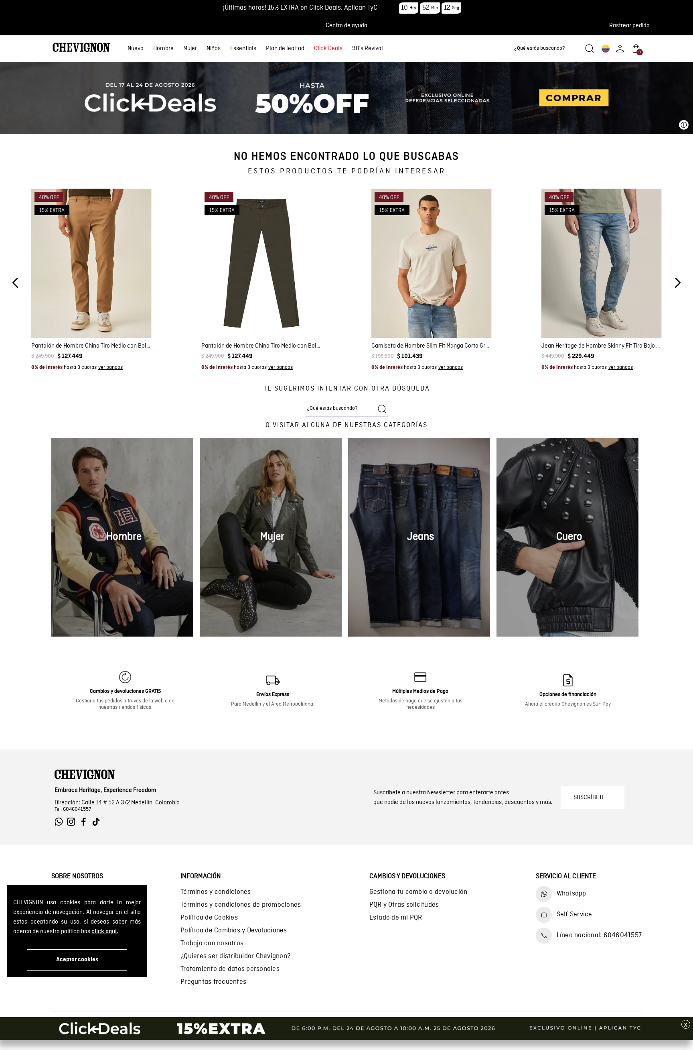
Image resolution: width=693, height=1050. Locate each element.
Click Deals (328, 49)
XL (447, 314)
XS (400, 314)
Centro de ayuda (346, 26)
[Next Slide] (677, 282)
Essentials (243, 49)
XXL (462, 314)
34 (98, 314)
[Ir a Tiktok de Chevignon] (98, 822)
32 (84, 314)
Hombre (163, 49)
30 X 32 (637, 314)
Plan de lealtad (285, 49)
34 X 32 (590, 335)
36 (112, 314)
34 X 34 (613, 335)
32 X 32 (613, 325)
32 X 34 (637, 325)
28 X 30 (565, 314)
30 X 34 (565, 325)
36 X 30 (637, 335)
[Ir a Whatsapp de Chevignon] (61, 822)
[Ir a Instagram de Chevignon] (73, 822)
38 (126, 314)
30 (70, 314)
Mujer (190, 49)
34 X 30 (565, 335)
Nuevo (136, 49)
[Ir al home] (81, 48)
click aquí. (104, 931)
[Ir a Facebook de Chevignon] (85, 822)
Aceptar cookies (77, 959)
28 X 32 (590, 314)
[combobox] (554, 48)
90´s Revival (367, 49)
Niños (214, 49)
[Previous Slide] (15, 282)
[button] (631, 25)
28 (56, 314)
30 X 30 (613, 314)
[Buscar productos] (589, 48)
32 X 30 (590, 325)
